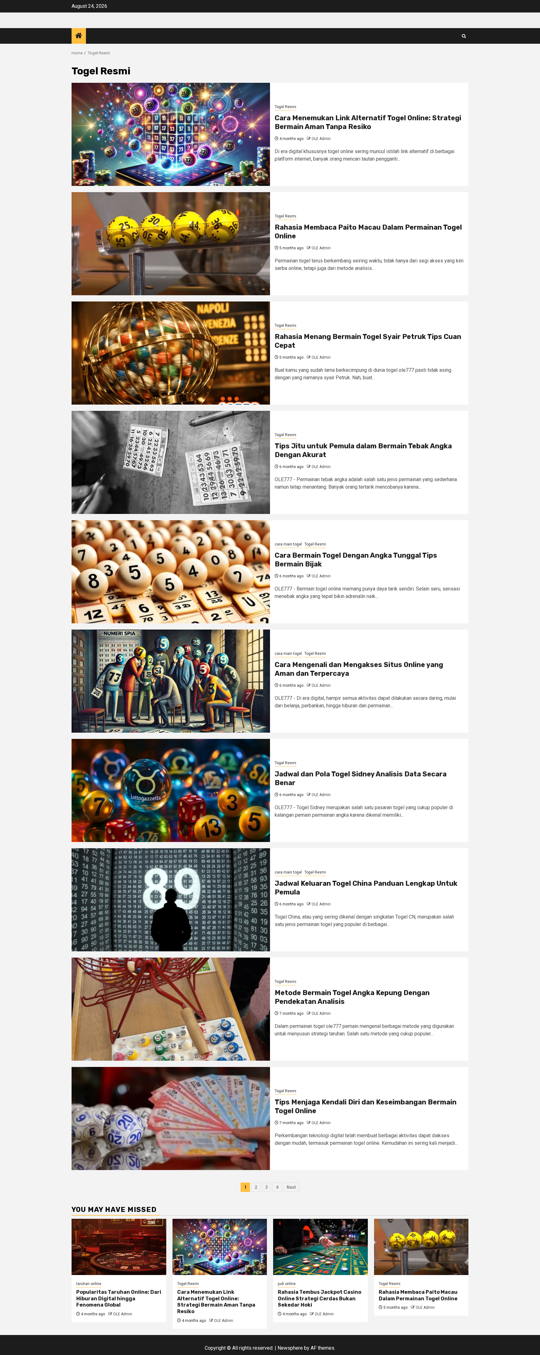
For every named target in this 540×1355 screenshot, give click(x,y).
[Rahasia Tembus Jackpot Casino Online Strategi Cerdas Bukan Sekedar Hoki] (320, 1247)
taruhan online (88, 1284)
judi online (287, 1284)
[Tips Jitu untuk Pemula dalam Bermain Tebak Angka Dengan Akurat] (171, 462)
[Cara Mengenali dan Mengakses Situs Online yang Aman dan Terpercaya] (171, 681)
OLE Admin (321, 139)
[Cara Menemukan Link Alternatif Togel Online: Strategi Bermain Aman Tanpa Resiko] (171, 134)
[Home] (78, 36)
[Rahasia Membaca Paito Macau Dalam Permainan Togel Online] (171, 243)
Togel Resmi (285, 107)
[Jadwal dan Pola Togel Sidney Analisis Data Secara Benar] (171, 790)
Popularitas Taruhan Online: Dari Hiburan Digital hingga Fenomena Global (118, 1298)
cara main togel (288, 544)
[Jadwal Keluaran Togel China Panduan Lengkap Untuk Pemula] (171, 899)
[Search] (464, 36)
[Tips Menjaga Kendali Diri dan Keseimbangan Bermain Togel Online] (171, 1118)
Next (291, 1187)
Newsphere (290, 1348)
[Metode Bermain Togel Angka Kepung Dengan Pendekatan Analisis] (171, 1009)
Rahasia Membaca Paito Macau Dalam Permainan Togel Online (418, 1295)
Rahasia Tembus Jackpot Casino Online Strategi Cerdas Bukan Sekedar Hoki (319, 1298)
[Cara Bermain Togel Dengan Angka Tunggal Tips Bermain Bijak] (171, 571)
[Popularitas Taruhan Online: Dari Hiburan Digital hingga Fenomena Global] (119, 1247)
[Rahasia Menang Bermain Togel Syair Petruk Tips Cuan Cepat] (171, 353)
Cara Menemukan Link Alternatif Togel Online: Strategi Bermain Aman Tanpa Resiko (368, 122)
